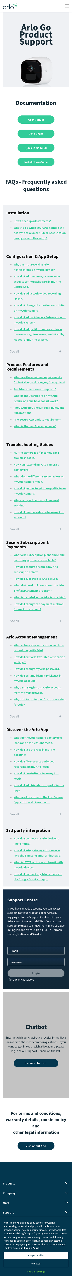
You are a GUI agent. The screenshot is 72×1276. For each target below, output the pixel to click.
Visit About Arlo (36, 1146)
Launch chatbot (36, 1063)
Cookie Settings (36, 1271)
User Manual (36, 119)
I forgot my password (20, 979)
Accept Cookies (36, 1255)
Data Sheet (36, 134)
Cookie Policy (32, 1248)
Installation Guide (36, 162)
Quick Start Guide (36, 148)
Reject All (36, 1263)
